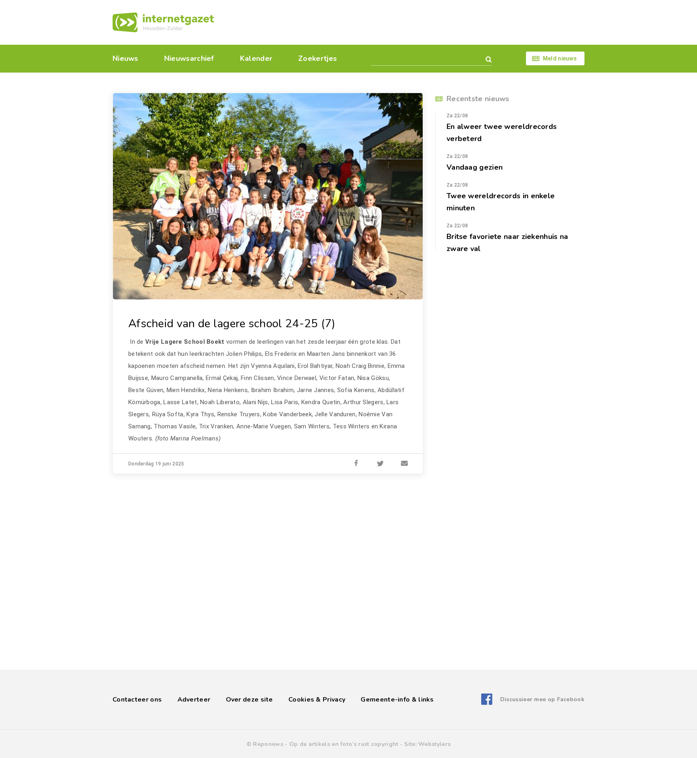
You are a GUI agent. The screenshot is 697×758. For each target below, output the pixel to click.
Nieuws (125, 58)
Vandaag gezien (475, 167)
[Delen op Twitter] (380, 464)
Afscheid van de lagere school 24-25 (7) (232, 323)
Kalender (256, 58)
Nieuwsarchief (189, 58)
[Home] (163, 22)
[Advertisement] (403, 22)
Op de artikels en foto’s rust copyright (344, 744)
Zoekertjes (317, 58)
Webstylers (434, 744)
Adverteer (194, 699)
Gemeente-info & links (397, 699)
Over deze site (249, 699)
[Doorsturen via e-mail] (404, 464)
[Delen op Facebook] (356, 464)
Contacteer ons (137, 699)
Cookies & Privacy (316, 699)
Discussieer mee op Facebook (542, 699)
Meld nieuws (560, 58)
